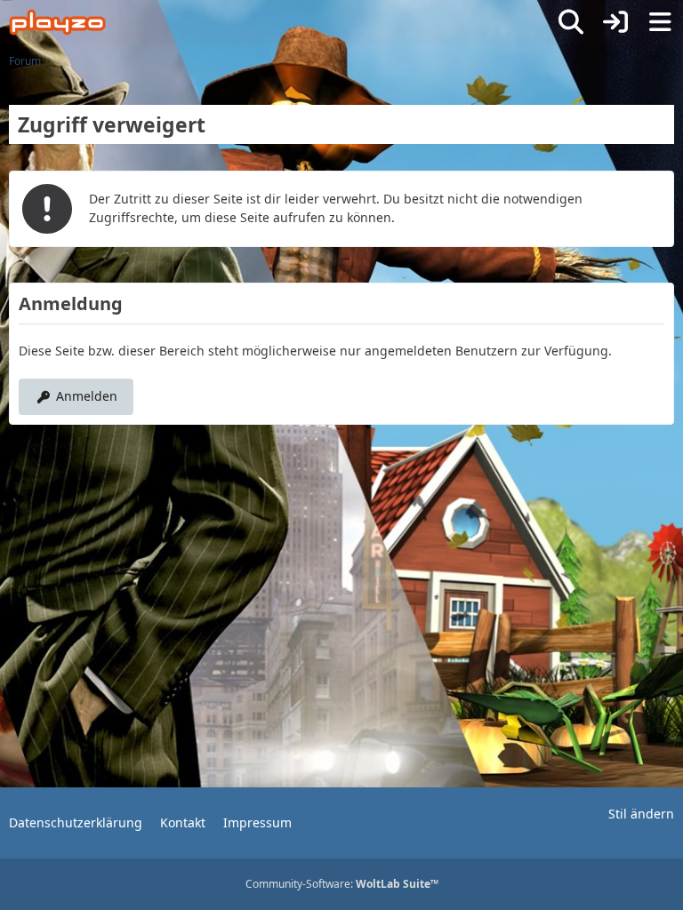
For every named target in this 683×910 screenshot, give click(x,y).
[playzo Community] (57, 22)
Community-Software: (341, 883)
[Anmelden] (615, 22)
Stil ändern (641, 813)
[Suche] (571, 22)
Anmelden (86, 395)
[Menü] (660, 22)
